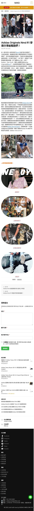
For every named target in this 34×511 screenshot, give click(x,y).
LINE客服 (3, 476)
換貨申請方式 (4, 472)
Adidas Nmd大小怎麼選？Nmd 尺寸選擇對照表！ (14, 404)
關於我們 (3, 455)
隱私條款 (3, 491)
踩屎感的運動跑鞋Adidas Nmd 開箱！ (11, 401)
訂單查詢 (3, 483)
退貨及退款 (4, 474)
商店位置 (3, 461)
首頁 (2, 11)
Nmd (9, 64)
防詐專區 (3, 493)
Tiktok (5, 446)
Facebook (6, 436)
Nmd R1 (18, 52)
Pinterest (6, 443)
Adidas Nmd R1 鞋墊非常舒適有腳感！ (13, 293)
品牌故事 (3, 457)
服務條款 (3, 485)
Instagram (6, 438)
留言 (3, 311)
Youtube (6, 448)
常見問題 (3, 459)
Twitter (6, 441)
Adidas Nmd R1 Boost (13, 126)
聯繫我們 (3, 463)
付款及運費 (4, 489)
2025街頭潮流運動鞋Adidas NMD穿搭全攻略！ (13, 412)
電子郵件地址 (5, 335)
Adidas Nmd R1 (26, 103)
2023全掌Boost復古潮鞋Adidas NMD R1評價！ (13, 406)
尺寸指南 (3, 487)
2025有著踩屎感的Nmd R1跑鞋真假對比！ (12, 409)
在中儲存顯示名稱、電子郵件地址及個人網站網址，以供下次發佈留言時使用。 (17, 343)
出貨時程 (3, 470)
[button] (31, 3)
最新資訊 (7, 11)
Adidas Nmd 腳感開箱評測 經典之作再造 (14, 288)
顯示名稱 (4, 327)
